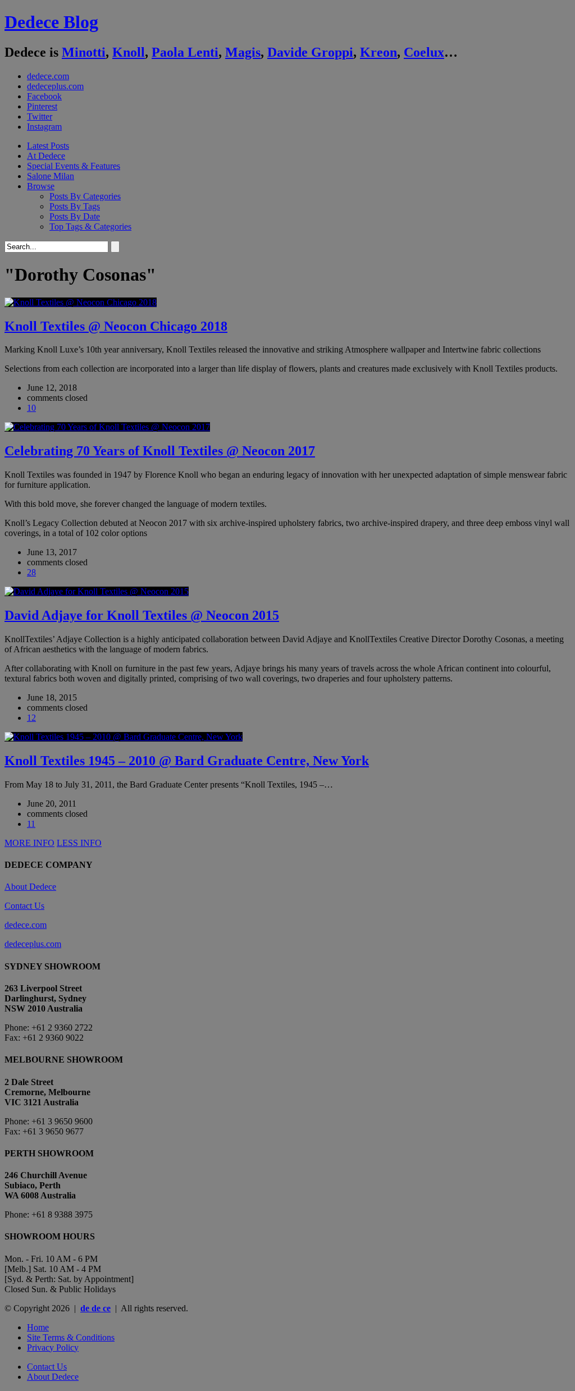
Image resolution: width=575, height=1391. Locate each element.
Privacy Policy (53, 1347)
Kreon (378, 52)
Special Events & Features (73, 166)
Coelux (424, 52)
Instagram (44, 126)
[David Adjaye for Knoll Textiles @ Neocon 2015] (96, 591)
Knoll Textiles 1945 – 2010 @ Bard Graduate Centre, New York (186, 760)
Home (38, 1327)
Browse (40, 186)
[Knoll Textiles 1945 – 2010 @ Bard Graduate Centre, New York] (123, 737)
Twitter (39, 116)
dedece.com (48, 76)
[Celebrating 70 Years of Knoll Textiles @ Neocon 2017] (107, 427)
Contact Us (24, 905)
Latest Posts (48, 145)
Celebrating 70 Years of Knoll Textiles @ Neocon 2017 (159, 450)
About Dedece (30, 886)
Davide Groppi (310, 52)
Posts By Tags (74, 206)
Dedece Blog (51, 22)
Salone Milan (50, 176)
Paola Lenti (185, 52)
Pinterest (42, 106)
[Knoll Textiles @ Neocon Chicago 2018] (80, 302)
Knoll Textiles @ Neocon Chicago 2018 (115, 326)
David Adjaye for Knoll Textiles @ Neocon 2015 (141, 615)
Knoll (128, 52)
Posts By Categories (85, 196)
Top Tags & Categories (90, 226)
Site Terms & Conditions (71, 1337)
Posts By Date (74, 216)
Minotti (84, 52)
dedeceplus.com (55, 86)
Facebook (44, 96)
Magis (243, 52)
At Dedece (46, 156)
